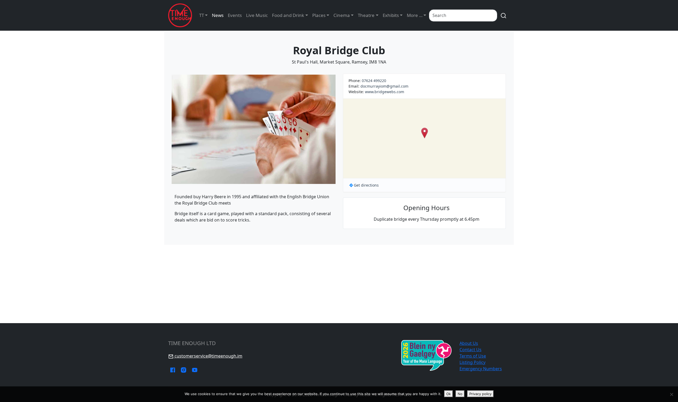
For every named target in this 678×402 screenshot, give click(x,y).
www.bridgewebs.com (384, 91)
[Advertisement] (339, 284)
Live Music (257, 15)
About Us (469, 343)
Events (235, 15)
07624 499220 (374, 80)
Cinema (341, 15)
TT (201, 15)
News (218, 15)
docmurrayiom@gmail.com (384, 86)
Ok (448, 394)
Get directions (366, 185)
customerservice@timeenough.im (207, 356)
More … (414, 15)
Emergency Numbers (481, 369)
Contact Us (470, 350)
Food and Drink (288, 15)
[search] (503, 15)
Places (318, 15)
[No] (671, 394)
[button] (424, 133)
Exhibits (391, 15)
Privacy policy (480, 394)
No (460, 394)
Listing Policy (472, 362)
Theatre (366, 15)
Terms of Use (473, 356)
